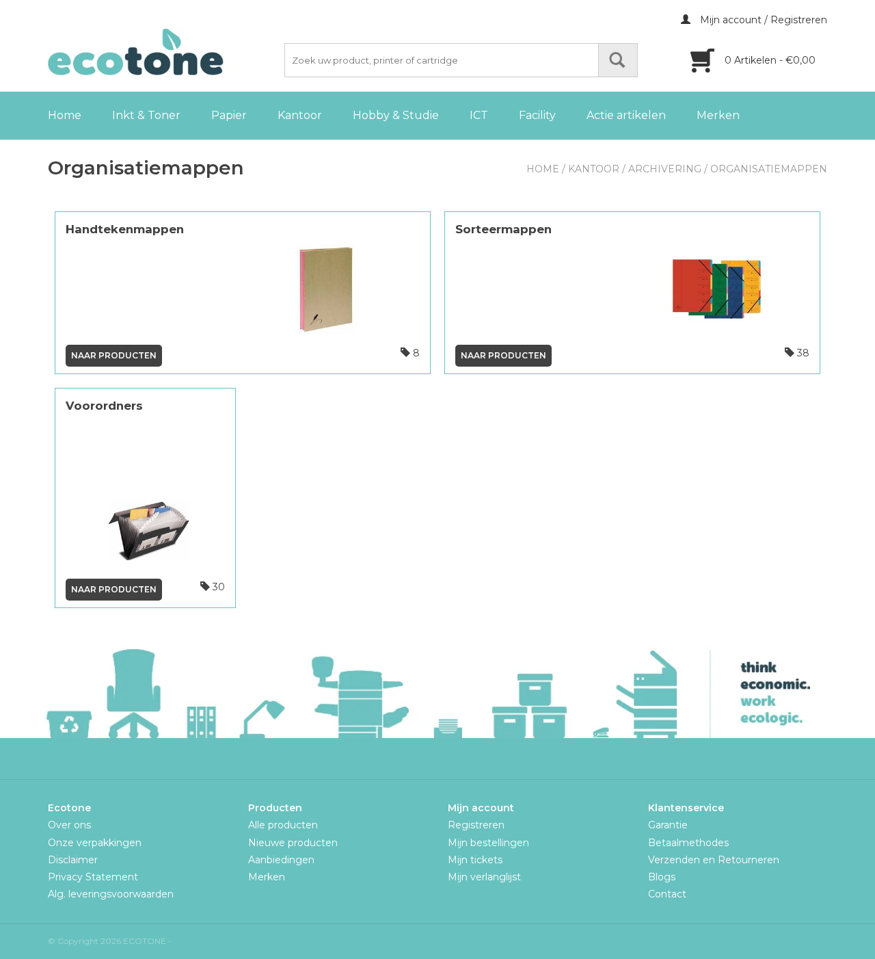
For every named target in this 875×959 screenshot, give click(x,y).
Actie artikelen (626, 115)
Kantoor (300, 115)
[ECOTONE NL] (164, 52)
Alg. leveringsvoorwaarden (111, 894)
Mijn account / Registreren (762, 20)
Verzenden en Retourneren (713, 860)
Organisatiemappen (768, 169)
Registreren (476, 825)
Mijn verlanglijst (484, 877)
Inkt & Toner (146, 115)
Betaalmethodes (688, 843)
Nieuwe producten (293, 843)
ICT (479, 115)
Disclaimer (73, 860)
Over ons (69, 825)
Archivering (664, 169)
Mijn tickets (475, 860)
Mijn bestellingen (488, 843)
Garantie (668, 825)
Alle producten (283, 825)
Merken (718, 115)
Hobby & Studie (396, 115)
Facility (537, 115)
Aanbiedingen (281, 860)
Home (64, 115)
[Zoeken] (618, 60)
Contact (667, 894)
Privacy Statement (93, 877)
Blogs (661, 877)
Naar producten (114, 355)
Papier (229, 115)
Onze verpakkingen (95, 843)
